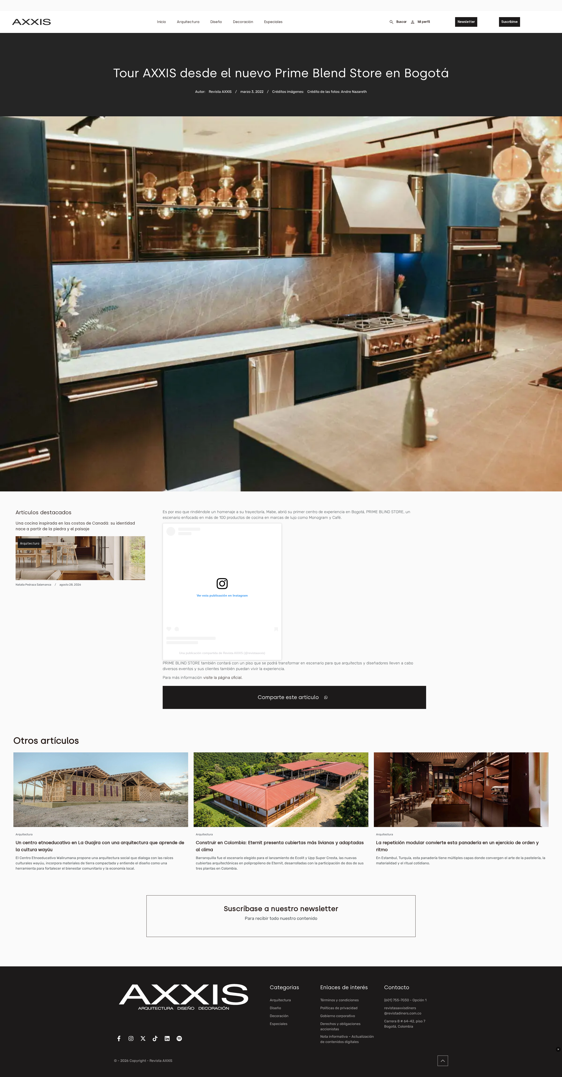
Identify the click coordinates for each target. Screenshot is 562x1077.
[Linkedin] (169, 1041)
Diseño (216, 22)
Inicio (161, 22)
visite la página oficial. (222, 677)
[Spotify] (182, 1041)
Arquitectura (188, 22)
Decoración (243, 22)
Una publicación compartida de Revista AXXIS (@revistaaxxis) (222, 653)
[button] (326, 697)
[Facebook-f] (121, 1041)
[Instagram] (133, 1041)
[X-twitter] (145, 1041)
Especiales (273, 22)
